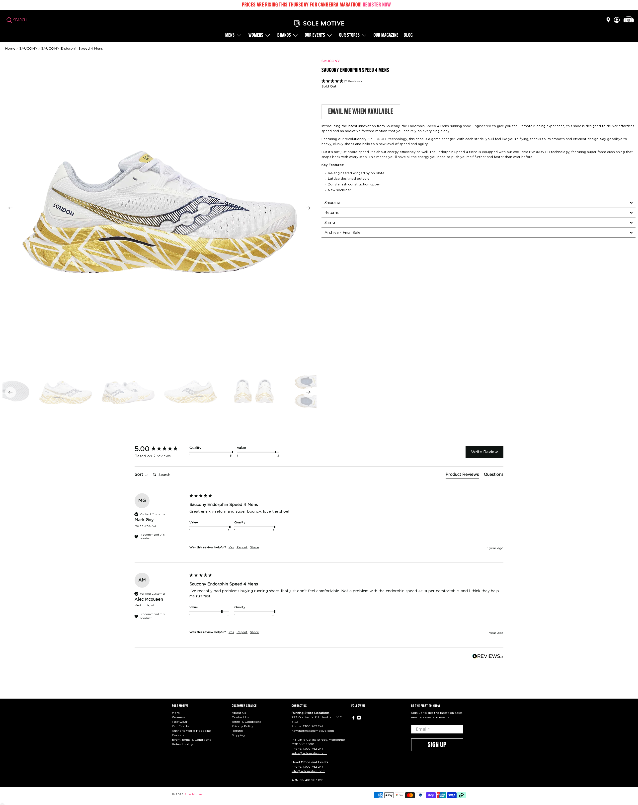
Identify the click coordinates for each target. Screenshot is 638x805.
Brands (284, 35)
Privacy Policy (242, 726)
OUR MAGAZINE (386, 35)
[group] (161, 449)
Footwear (179, 721)
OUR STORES (349, 35)
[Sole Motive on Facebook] (353, 718)
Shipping (238, 735)
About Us (239, 712)
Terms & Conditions (246, 721)
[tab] (478, 203)
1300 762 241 (313, 726)
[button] (478, 81)
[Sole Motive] (319, 23)
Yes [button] (231, 547)
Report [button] (242, 547)
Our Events (180, 726)
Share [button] (254, 547)
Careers (178, 735)
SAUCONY (330, 61)
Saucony (28, 48)
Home (10, 48)
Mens (230, 35)
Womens (255, 35)
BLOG (408, 35)
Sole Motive (193, 794)
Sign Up (437, 745)
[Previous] (10, 208)
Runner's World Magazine (191, 730)
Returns (237, 730)
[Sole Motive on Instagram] (359, 718)
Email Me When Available (360, 111)
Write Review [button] (484, 452)
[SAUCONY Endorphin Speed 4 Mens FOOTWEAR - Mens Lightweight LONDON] (159, 208)
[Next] (308, 208)
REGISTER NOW (377, 4)
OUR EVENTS (315, 35)
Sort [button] (139, 475)
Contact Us (240, 717)
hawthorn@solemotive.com (313, 730)
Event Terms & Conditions (191, 739)
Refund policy (182, 744)
